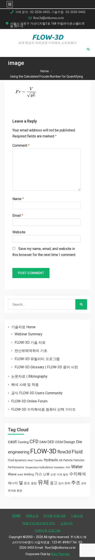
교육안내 (66, 523)
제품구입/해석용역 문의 (38, 523)
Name (18, 199)
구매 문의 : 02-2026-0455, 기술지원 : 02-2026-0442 (50, 12)
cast (12, 441)
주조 (75, 482)
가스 (38, 474)
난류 (46, 474)
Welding (29, 474)
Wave (12, 474)
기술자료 (77, 515)
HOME (16, 515)
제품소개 (32, 515)
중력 (83, 483)
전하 (67, 483)
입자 (61, 483)
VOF (67, 467)
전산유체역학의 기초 (31, 351)
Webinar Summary (28, 334)
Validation (59, 467)
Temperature (32, 467)
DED (51, 442)
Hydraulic (51, 460)
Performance (16, 467)
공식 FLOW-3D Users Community (37, 393)
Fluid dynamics (17, 460)
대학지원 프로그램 (47, 530)
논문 (53, 474)
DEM (59, 442)
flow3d (64, 452)
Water (77, 466)
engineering (18, 452)
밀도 (65, 474)
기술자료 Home (23, 327)
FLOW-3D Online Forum (29, 401)
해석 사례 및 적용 (25, 384)
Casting (23, 442)
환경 (19, 490)
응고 (53, 483)
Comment (21, 145)
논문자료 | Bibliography (29, 376)
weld (20, 474)
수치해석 (77, 474)
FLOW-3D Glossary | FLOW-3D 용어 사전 (46, 367)
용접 (34, 483)
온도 (27, 483)
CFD (34, 441)
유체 (43, 482)
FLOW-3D (47, 37)
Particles (79, 460)
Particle (68, 460)
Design (69, 442)
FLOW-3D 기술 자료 (30, 342)
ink (61, 460)
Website (18, 232)
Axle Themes (60, 554)
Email (17, 215)
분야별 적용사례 (54, 515)
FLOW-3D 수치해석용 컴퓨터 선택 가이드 (43, 409)
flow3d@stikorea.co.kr (48, 18)
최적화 (12, 490)
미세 (59, 474)
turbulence (46, 467)
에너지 (13, 483)
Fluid (77, 452)
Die (79, 441)
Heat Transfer (35, 460)
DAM (43, 442)
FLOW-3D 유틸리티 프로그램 (37, 359)
